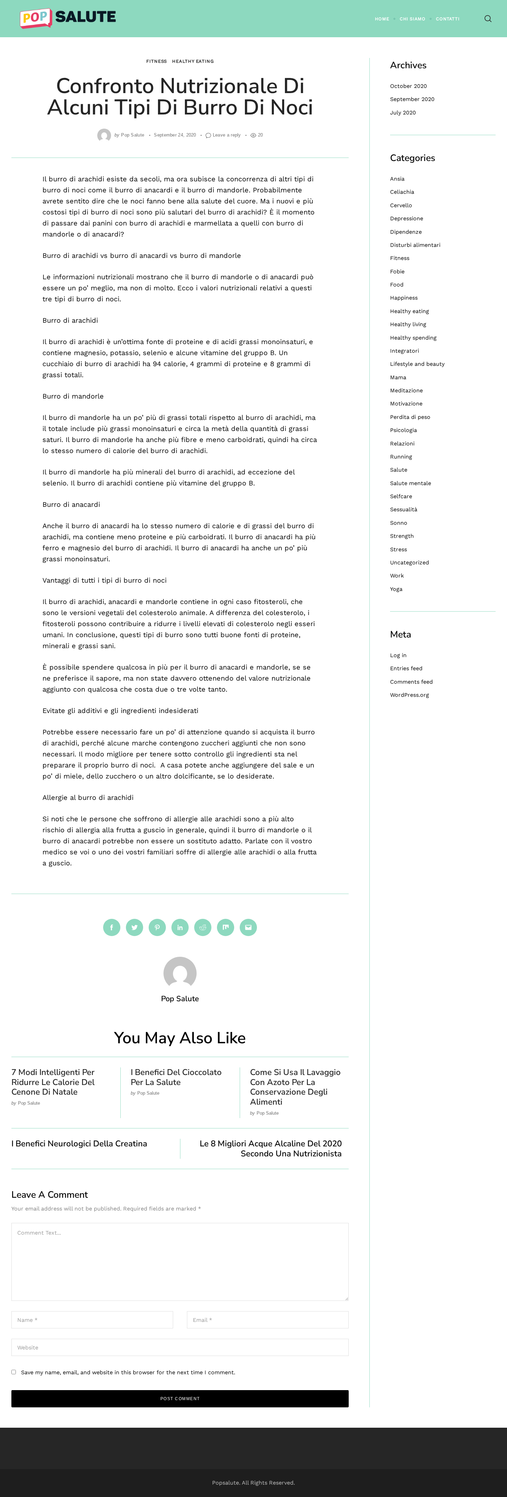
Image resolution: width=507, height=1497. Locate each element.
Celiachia (402, 192)
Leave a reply (227, 135)
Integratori (404, 351)
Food (397, 284)
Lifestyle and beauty (417, 364)
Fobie (397, 271)
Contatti (448, 18)
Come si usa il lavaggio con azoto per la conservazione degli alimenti (295, 1087)
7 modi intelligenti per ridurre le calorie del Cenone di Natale (53, 1082)
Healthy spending (413, 337)
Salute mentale (410, 483)
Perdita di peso (410, 417)
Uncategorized (409, 562)
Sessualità (403, 509)
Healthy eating (193, 61)
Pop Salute (132, 135)
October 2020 (408, 86)
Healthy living (408, 324)
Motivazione (406, 403)
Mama (398, 377)
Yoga (396, 589)
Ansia (397, 178)
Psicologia (403, 430)
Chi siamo (413, 18)
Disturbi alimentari (415, 245)
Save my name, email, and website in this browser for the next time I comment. (128, 1372)
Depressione (406, 218)
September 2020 (412, 99)
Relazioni (402, 443)
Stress (398, 549)
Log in (398, 655)
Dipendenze (406, 232)
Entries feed (406, 668)
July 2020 (403, 112)
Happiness (404, 297)
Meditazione (406, 390)
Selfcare (401, 496)
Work (397, 575)
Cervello (401, 205)
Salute (398, 469)
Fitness (156, 61)
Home (382, 18)
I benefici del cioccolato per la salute (176, 1077)
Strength (402, 536)
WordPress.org (409, 695)
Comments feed (411, 682)
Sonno (398, 523)
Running (401, 456)
